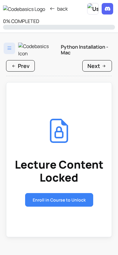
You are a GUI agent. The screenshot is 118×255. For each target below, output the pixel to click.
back (62, 8)
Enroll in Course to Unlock (59, 200)
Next (94, 65)
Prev (23, 65)
